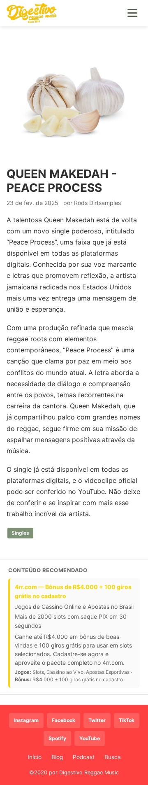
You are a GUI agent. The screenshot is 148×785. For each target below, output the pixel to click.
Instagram (26, 720)
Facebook (63, 720)
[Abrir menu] (132, 13)
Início (35, 757)
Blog (57, 757)
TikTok (126, 720)
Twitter (97, 720)
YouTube (89, 738)
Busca (112, 757)
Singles (20, 533)
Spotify (57, 738)
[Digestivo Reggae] (32, 13)
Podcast (84, 757)
